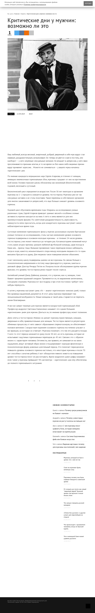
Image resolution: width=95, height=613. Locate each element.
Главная (16, 14)
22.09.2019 (21, 114)
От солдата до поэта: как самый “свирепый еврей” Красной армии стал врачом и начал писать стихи (75, 492)
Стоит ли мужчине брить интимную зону (72, 468)
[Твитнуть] (16, 32)
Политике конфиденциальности (35, 4)
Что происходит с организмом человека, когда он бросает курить (74, 527)
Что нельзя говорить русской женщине (74, 504)
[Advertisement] (44, 135)
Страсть (23, 14)
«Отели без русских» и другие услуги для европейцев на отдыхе (74, 515)
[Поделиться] (21, 32)
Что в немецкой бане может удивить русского (74, 537)
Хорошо (88, 3)
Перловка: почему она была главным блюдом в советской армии (74, 479)
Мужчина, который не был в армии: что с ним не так (73, 459)
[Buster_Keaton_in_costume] (47, 74)
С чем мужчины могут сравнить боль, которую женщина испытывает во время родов (66, 429)
